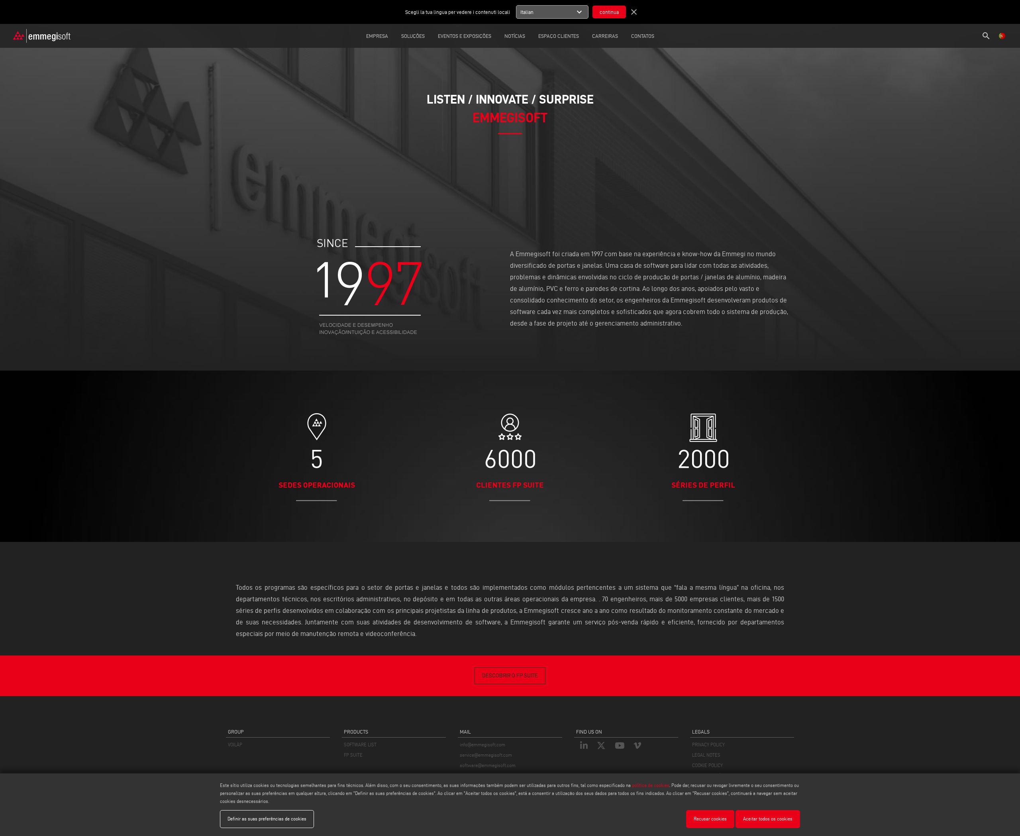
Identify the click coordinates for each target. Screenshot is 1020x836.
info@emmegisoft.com (482, 744)
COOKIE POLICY (707, 765)
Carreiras (605, 36)
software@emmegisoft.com (488, 765)
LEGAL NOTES (706, 755)
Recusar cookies (710, 818)
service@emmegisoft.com (486, 755)
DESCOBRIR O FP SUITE (510, 676)
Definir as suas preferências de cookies (267, 818)
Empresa (377, 36)
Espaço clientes (558, 36)
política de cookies (650, 785)
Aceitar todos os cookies (767, 818)
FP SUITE (353, 755)
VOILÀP (235, 744)
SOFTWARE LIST (360, 744)
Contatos (642, 36)
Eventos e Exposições (464, 36)
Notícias (514, 36)
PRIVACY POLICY (708, 744)
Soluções (413, 36)
